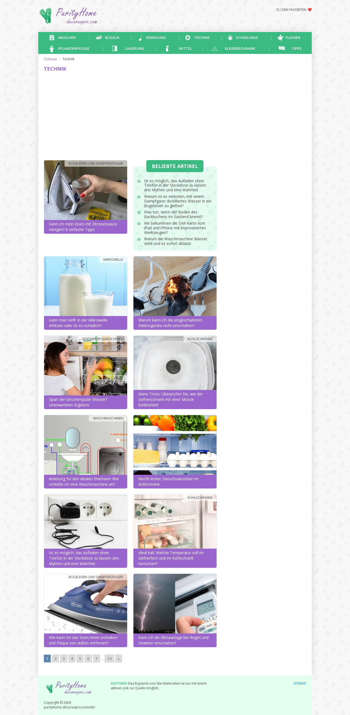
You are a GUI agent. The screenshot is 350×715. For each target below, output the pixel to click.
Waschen (67, 37)
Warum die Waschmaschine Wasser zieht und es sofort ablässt (175, 241)
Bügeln (112, 37)
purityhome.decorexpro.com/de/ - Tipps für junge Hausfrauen (89, 16)
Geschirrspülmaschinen (102, 339)
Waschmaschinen (108, 418)
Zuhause (50, 59)
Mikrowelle (113, 259)
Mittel (185, 48)
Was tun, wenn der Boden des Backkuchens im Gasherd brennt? (173, 214)
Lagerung (134, 48)
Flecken (292, 37)
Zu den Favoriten (291, 9)
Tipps (296, 48)
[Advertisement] (130, 116)
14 (109, 658)
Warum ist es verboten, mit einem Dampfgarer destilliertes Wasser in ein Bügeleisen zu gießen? (177, 201)
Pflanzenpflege (73, 48)
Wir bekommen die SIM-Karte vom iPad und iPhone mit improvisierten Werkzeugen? (175, 228)
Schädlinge (247, 37)
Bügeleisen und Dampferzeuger (96, 163)
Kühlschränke (200, 339)
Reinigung (156, 37)
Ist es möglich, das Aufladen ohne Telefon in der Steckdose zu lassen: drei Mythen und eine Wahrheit (175, 185)
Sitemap (299, 683)
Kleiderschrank (240, 48)
